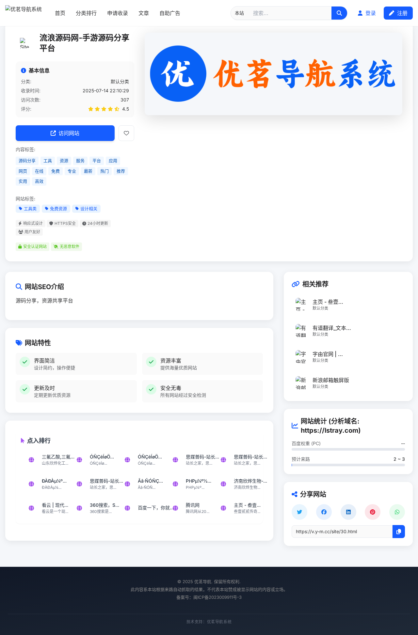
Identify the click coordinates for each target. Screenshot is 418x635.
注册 (401, 13)
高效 (39, 181)
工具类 (30, 208)
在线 (39, 171)
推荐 (121, 171)
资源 (64, 160)
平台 (96, 160)
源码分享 (27, 160)
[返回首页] (23, 13)
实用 (23, 181)
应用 (113, 160)
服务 (80, 160)
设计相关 (88, 208)
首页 (60, 13)
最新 (88, 171)
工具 (47, 160)
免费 (55, 171)
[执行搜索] (339, 13)
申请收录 (117, 13)
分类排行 (86, 13)
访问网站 (68, 133)
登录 (370, 13)
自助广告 (169, 13)
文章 (143, 13)
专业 (72, 171)
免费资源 (58, 208)
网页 (23, 171)
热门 (104, 171)
